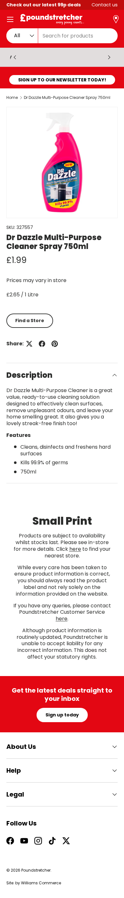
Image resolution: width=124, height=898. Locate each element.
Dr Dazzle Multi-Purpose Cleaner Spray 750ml (67, 98)
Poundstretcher (36, 870)
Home (12, 98)
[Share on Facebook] (42, 343)
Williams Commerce (41, 883)
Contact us (105, 5)
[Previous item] (15, 57)
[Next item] (109, 57)
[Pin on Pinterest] (54, 343)
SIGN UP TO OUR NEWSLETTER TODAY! (62, 80)
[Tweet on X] (29, 343)
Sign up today (62, 715)
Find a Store (29, 320)
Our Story (67, 57)
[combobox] (62, 35)
